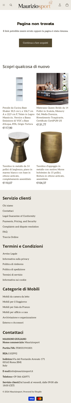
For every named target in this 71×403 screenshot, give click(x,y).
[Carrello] (67, 5)
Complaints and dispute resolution (21, 226)
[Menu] (4, 5)
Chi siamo (8, 205)
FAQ (5, 232)
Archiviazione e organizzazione (19, 317)
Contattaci (8, 211)
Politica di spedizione (14, 269)
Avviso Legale (10, 253)
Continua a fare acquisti (35, 42)
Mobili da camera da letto (16, 296)
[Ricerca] (11, 5)
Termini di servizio (12, 274)
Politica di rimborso (13, 264)
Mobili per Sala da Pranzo (16, 307)
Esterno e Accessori (13, 322)
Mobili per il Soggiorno (15, 301)
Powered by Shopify (32, 392)
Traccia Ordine (10, 237)
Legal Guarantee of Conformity (19, 216)
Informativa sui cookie (14, 280)
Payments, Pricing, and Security (19, 221)
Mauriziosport (16, 392)
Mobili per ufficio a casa (15, 312)
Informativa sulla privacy (16, 259)
